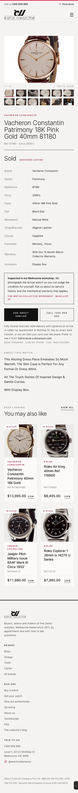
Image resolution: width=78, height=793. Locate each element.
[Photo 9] (33, 102)
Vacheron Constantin (20, 115)
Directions (68, 4)
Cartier (8, 668)
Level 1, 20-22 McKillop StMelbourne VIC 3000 (19, 753)
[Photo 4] (45, 93)
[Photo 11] (57, 102)
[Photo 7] (9, 102)
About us (9, 712)
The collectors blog (15, 729)
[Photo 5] (57, 93)
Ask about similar (21, 315)
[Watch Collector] (19, 15)
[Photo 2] (21, 93)
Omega (8, 657)
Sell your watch (13, 695)
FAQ (6, 724)
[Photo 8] (21, 102)
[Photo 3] (33, 93)
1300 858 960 (12, 746)
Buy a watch (11, 690)
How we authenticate (17, 701)
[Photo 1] (9, 93)
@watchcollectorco (20, 761)
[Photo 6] (68, 93)
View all (67, 407)
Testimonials (11, 718)
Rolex (7, 651)
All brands (10, 674)
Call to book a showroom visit (34, 338)
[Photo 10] (45, 102)
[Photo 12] (68, 102)
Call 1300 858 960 (57, 315)
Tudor (7, 662)
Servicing (9, 707)
